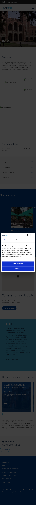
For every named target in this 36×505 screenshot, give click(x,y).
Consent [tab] (6, 240)
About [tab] (29, 240)
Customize (17, 268)
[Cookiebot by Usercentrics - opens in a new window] (26, 235)
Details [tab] (18, 240)
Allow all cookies (18, 263)
